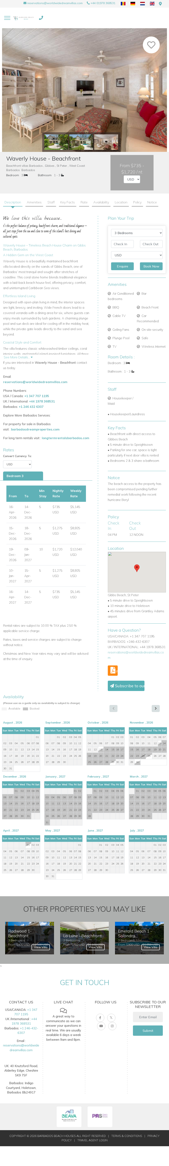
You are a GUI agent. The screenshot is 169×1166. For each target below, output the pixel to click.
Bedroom (12, 175)
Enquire (122, 266)
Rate (84, 202)
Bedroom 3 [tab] (15, 476)
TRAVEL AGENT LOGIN (92, 1140)
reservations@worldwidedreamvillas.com (55, 3)
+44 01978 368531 (102, 3)
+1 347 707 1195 (36, 396)
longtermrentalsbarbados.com (65, 438)
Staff (51, 202)
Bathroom (45, 175)
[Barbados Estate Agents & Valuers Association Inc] (69, 1116)
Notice (152, 202)
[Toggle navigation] (7, 18)
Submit (148, 1031)
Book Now (151, 266)
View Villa (40, 947)
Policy (137, 202)
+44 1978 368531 (42, 401)
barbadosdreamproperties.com (35, 429)
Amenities (34, 202)
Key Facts (67, 202)
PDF (116, 671)
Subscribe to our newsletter (129, 685)
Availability (101, 202)
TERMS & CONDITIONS (126, 1136)
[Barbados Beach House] (24, 18)
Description (13, 202)
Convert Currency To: (17, 456)
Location (121, 202)
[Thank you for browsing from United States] (160, 3)
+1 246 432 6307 (31, 407)
